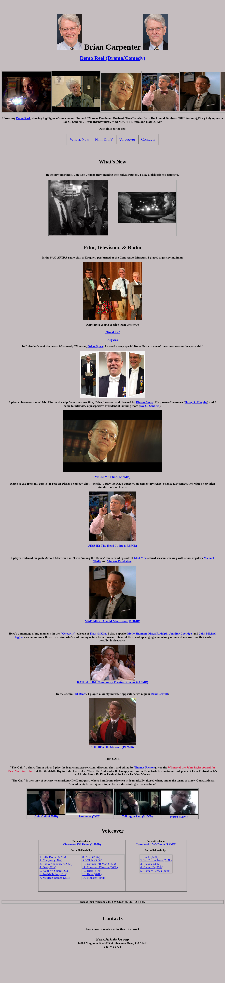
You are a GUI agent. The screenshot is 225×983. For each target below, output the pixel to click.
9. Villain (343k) (92, 860)
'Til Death (79, 693)
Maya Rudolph (158, 633)
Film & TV (104, 139)
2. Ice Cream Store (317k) (156, 860)
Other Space (95, 346)
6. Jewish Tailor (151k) (53, 874)
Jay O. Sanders (149, 405)
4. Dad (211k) (48, 867)
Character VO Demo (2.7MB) (82, 844)
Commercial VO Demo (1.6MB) (156, 844)
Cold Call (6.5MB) (46, 816)
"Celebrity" (68, 633)
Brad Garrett (159, 693)
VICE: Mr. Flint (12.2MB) (112, 477)
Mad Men (140, 558)
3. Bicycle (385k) (150, 864)
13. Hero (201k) (92, 874)
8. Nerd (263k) (91, 857)
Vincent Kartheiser (119, 561)
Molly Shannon (137, 633)
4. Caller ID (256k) (151, 867)
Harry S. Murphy (196, 402)
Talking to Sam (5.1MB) (137, 816)
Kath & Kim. (98, 633)
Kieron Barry (144, 402)
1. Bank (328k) (149, 857)
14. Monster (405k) (94, 877)
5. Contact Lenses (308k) (155, 870)
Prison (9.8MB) (179, 816)
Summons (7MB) (89, 816)
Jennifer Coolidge (180, 633)
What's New (79, 139)
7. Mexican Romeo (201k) (55, 877)
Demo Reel (23, 118)
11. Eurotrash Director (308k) (100, 867)
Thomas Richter (144, 767)
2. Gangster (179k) (51, 860)
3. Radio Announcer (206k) (56, 864)
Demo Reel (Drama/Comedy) (112, 58)
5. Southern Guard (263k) (55, 870)
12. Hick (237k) (91, 870)
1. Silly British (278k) (53, 857)
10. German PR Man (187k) (99, 864)
